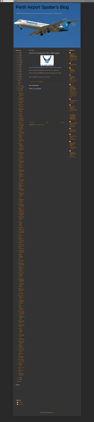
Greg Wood (20, 402)
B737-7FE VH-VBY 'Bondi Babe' (21, 140)
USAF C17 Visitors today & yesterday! (21, 132)
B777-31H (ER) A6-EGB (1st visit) (21, 335)
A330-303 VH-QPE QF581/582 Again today (21, 210)
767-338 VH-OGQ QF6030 (21, 339)
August (19, 88)
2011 (18, 78)
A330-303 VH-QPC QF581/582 (21, 105)
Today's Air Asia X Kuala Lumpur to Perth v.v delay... (21, 275)
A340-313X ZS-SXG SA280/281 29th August (21, 124)
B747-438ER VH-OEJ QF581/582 (21, 157)
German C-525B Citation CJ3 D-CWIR (21, 325)
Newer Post (31, 122)
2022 (18, 59)
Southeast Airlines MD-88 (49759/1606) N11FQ (73, 110)
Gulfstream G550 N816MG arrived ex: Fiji (20, 256)
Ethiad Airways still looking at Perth (21, 322)
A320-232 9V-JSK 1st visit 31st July (21, 374)
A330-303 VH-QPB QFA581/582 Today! (21, 185)
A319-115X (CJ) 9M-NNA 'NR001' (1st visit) (21, 95)
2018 (18, 66)
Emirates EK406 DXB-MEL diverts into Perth (21, 218)
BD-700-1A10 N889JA (21, 242)
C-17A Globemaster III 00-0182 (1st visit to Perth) (21, 200)
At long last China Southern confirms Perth (20, 330)
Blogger (52, 412)
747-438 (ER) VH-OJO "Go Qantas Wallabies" (21, 285)
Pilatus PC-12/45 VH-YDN (20, 365)
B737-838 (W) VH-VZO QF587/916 (21, 119)
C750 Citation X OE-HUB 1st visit (21, 232)
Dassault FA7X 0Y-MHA (21, 102)
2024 (18, 55)
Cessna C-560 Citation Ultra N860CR (21, 170)
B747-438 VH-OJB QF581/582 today (21, 297)
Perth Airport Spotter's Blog (42, 7)
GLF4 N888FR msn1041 (21, 357)
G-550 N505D (21, 293)
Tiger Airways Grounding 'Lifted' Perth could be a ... (21, 280)
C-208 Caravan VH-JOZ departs (21, 351)
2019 (18, 64)
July (19, 377)
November (20, 82)
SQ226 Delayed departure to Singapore (21, 214)
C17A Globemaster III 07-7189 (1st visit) (21, 180)
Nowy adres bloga (73, 119)
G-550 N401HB (21, 244)
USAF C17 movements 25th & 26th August (21, 161)
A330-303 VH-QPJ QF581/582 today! (21, 166)
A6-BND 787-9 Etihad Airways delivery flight (72, 125)
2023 (18, 57)
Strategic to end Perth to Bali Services (21, 342)
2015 (18, 71)
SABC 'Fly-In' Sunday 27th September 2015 (73, 155)
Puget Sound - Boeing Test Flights (73, 144)
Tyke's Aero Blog (73, 123)
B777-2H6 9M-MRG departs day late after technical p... (21, 313)
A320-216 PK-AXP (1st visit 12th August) (21, 264)
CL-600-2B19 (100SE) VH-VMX (21, 149)
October (20, 85)
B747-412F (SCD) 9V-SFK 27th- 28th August (21, 145)
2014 (18, 73)
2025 (18, 54)
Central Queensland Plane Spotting (73, 87)
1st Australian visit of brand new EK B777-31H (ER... (21, 302)
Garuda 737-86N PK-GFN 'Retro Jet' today (21, 290)
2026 (18, 52)
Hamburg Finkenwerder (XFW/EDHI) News (73, 55)
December (20, 79)
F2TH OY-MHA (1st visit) (21, 261)
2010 (18, 381)
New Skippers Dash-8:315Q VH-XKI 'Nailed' (21, 317)
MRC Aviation (72, 130)
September (20, 87)
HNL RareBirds (73, 64)
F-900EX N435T (21, 362)
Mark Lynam (20, 404)
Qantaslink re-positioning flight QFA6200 (21, 110)
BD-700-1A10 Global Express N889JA (21, 136)
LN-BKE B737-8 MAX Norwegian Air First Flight (73, 147)
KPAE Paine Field (73, 100)
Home (47, 122)
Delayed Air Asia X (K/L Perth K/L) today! (21, 251)
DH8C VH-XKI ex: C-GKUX (21, 360)
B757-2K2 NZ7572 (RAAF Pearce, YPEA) (20, 223)
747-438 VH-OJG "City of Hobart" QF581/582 (21, 175)
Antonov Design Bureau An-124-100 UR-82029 (73, 81)
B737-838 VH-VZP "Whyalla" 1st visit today (21, 308)
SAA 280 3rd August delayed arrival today (21, 346)
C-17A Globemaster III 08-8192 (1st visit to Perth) (21, 194)
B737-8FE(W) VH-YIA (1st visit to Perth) (21, 205)
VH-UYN (71, 65)
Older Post (62, 122)
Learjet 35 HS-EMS (21, 354)
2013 (18, 74)
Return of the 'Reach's (20, 91)
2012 (18, 76)
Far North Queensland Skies (72, 77)
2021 (18, 61)
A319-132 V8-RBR (21, 371)
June (19, 379)
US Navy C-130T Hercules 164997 (20, 115)
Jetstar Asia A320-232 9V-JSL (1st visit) (21, 189)
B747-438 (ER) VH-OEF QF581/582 (21, 99)
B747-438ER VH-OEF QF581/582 (21, 128)
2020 (18, 62)
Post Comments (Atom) (39, 124)
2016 (18, 69)
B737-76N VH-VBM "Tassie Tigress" (21, 153)
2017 (18, 67)
